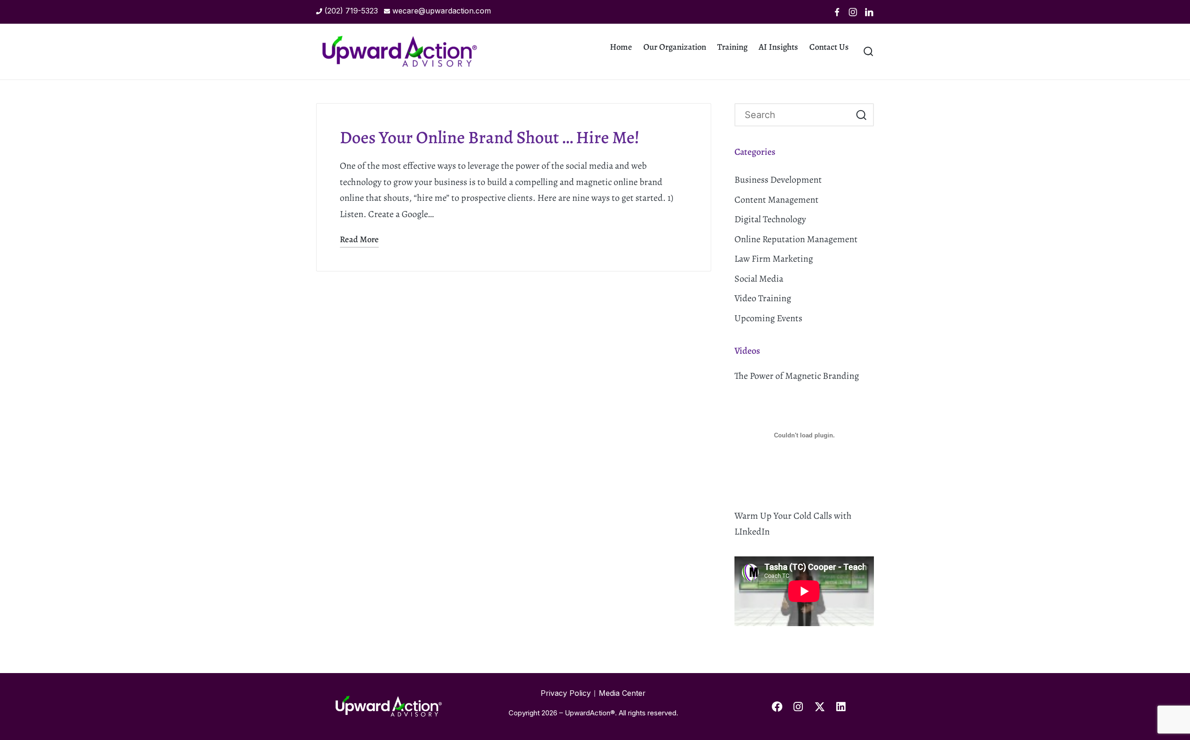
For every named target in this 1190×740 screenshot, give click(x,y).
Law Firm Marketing (773, 258)
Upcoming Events (768, 318)
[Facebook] (837, 12)
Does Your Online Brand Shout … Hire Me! (490, 137)
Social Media (758, 278)
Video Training (762, 298)
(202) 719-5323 (351, 10)
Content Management (776, 199)
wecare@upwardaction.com (441, 10)
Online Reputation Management (796, 239)
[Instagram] (853, 12)
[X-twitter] (819, 706)
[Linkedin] (869, 12)
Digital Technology (770, 219)
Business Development (778, 179)
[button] (861, 115)
